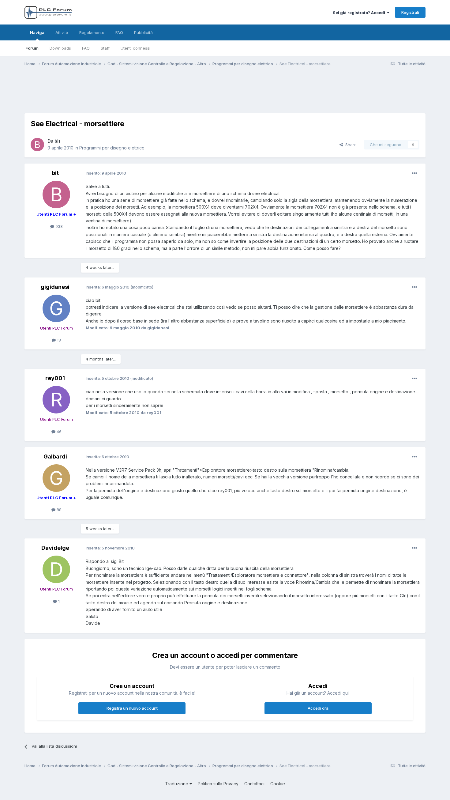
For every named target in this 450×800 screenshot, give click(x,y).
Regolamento (91, 32)
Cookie (277, 783)
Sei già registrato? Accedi (360, 12)
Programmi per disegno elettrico (111, 147)
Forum (32, 48)
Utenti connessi (135, 48)
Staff (105, 48)
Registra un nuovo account (132, 708)
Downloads (60, 48)
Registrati (410, 12)
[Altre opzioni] (414, 173)
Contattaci (254, 783)
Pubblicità (143, 32)
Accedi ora (318, 708)
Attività (61, 32)
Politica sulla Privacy (218, 783)
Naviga (37, 32)
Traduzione (177, 783)
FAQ (86, 48)
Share (350, 144)
